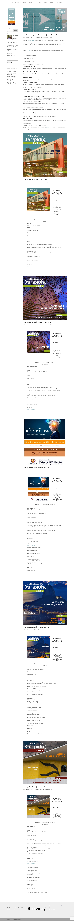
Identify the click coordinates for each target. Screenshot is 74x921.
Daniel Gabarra (27, 37)
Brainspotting (23, 2)
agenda (37, 182)
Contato (60, 2)
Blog (57, 2)
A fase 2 (29, 50)
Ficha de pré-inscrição (31, 266)
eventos (45, 182)
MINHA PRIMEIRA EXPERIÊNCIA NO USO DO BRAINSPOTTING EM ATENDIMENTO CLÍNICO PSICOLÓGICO (12, 82)
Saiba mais (9, 50)
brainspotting (38, 37)
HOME (13, 2)
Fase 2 (34, 43)
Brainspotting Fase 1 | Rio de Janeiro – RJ (36, 467)
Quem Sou (17, 2)
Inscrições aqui (57, 200)
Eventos (51, 2)
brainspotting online (44, 37)
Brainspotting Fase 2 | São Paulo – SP (35, 180)
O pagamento (25, 115)
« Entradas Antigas (26, 899)
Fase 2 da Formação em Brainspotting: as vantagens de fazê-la (42, 35)
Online (61, 907)
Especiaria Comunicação (16, 919)
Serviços (39, 2)
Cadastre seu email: (11, 55)
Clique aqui (48, 127)
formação (50, 37)
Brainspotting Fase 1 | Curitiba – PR (34, 787)
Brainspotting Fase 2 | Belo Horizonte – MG (37, 322)
